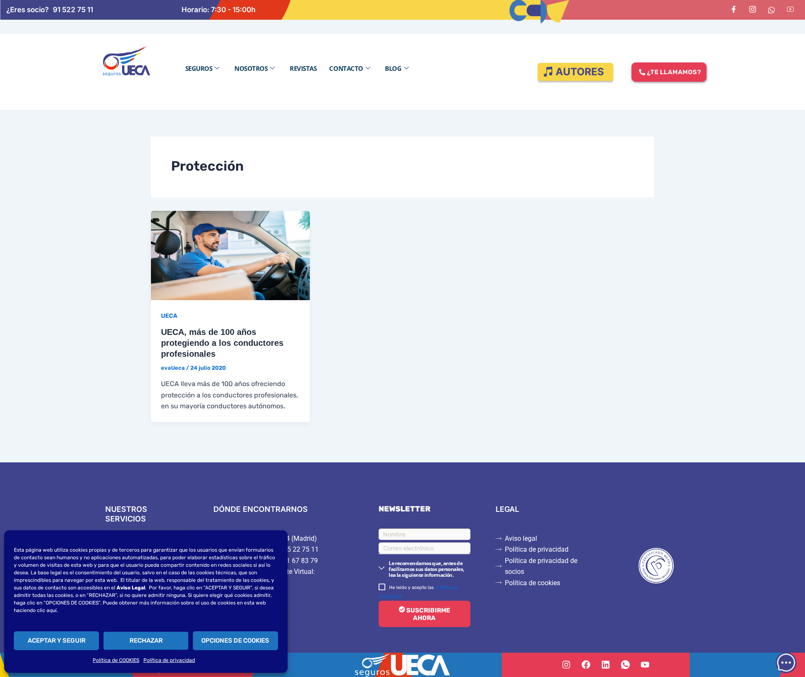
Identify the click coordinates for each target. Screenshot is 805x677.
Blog (393, 68)
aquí (52, 610)
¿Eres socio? (27, 9)
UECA (169, 315)
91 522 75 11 (73, 9)
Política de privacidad (169, 660)
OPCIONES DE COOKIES (235, 640)
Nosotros (250, 68)
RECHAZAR (146, 640)
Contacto (346, 68)
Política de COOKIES (116, 660)
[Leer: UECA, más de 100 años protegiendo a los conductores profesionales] (230, 255)
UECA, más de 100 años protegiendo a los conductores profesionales (222, 342)
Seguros (199, 68)
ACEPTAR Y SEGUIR (57, 640)
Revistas (303, 68)
